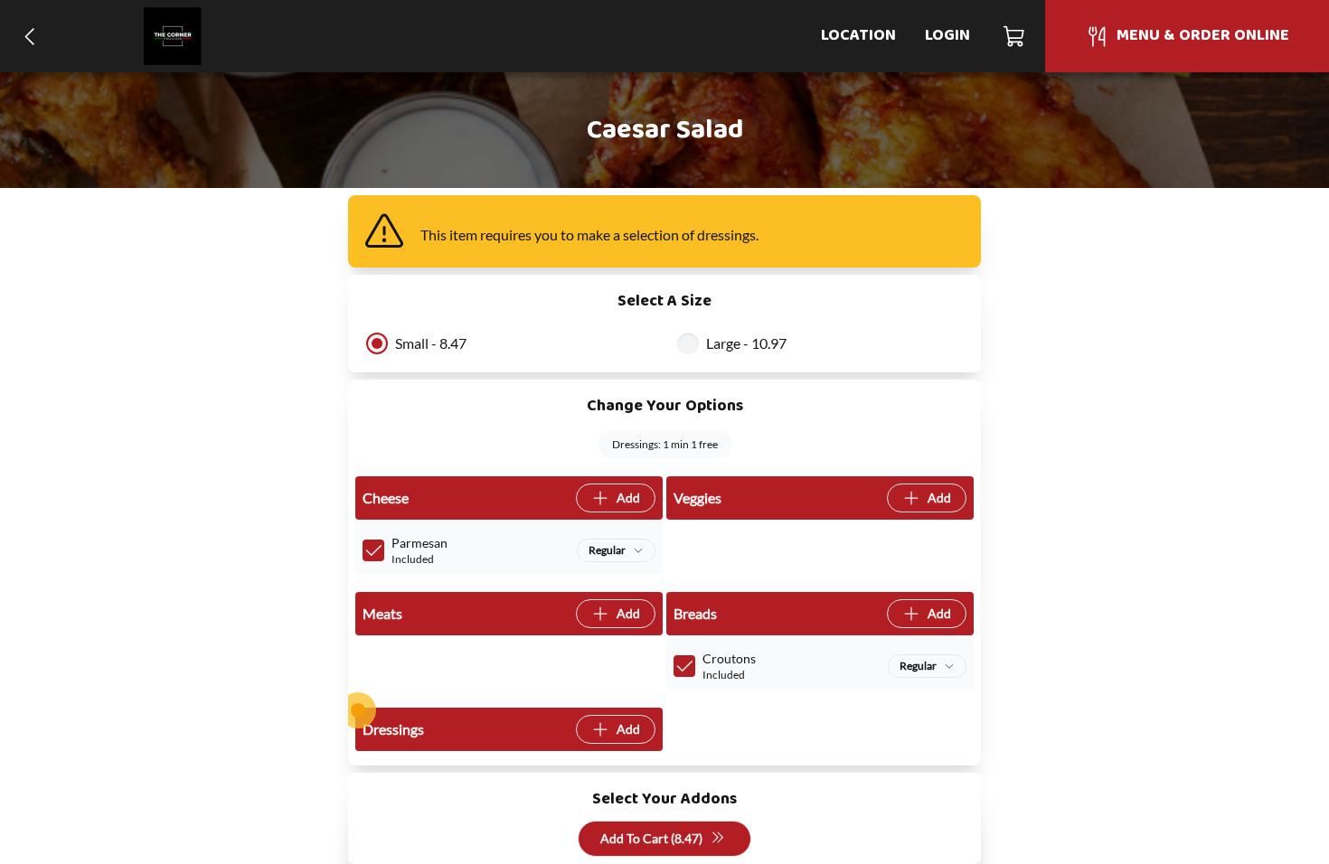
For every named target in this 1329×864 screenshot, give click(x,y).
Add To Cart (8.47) (651, 838)
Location (858, 36)
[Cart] (1015, 36)
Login (947, 36)
